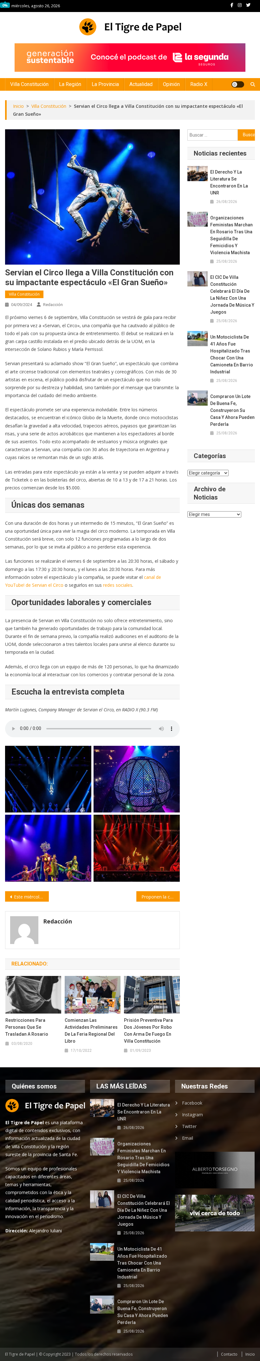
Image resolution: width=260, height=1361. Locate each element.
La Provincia (105, 84)
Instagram (192, 1115)
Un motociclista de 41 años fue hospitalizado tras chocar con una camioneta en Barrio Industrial (231, 354)
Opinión (171, 84)
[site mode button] (237, 84)
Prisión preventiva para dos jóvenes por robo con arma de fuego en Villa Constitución (148, 1031)
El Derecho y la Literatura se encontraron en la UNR (229, 182)
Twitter (189, 1126)
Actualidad (141, 84)
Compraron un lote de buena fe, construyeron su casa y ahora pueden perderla (232, 410)
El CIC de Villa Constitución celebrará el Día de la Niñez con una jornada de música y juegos (232, 295)
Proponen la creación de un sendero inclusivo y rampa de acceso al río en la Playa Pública (160, 897)
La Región (70, 84)
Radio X (198, 84)
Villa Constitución (29, 84)
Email (187, 1138)
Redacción (53, 304)
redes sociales (117, 585)
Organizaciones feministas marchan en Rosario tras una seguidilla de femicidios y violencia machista (231, 235)
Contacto (229, 1354)
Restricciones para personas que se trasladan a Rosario (26, 1027)
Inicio (250, 1354)
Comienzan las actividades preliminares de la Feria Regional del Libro (91, 1031)
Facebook (192, 1103)
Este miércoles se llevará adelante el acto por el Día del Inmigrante (31, 897)
